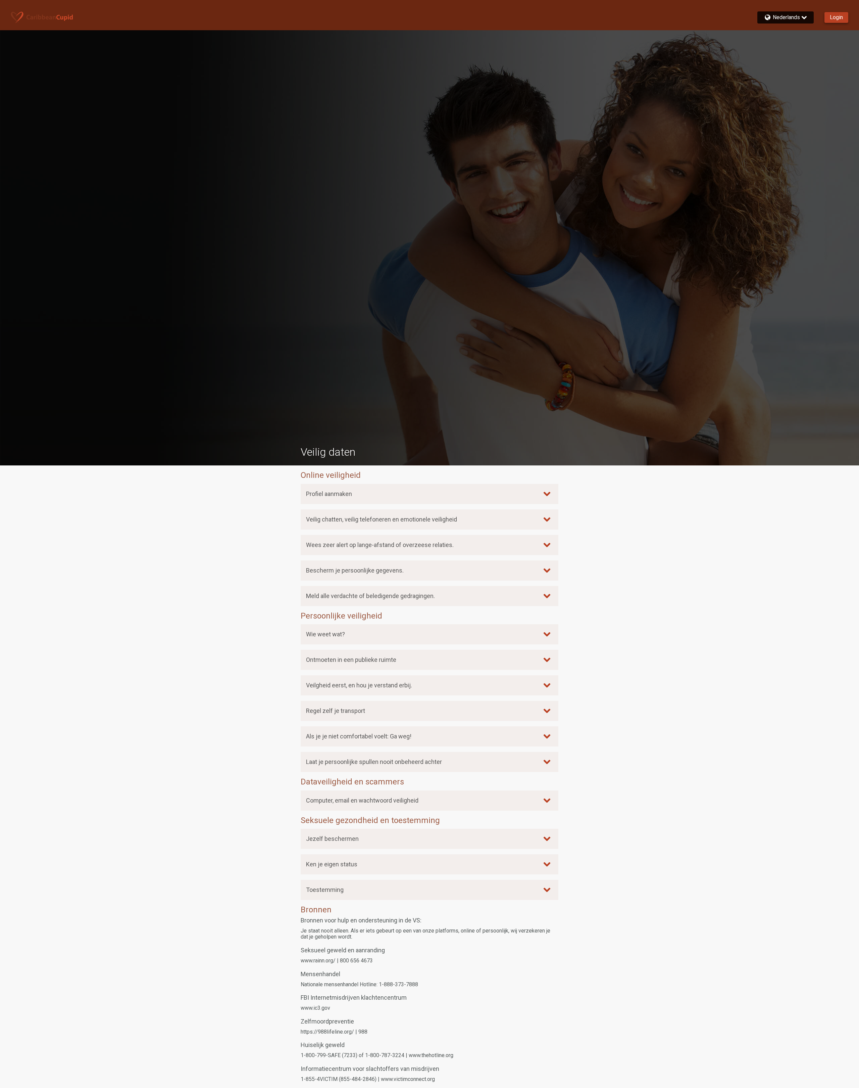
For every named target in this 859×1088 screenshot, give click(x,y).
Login (836, 17)
